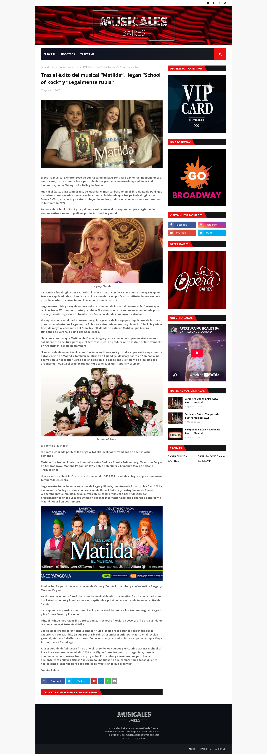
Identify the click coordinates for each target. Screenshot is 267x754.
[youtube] (208, 3)
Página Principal (49, 67)
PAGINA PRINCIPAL (178, 456)
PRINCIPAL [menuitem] (50, 54)
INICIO (192, 749)
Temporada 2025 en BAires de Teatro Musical (202, 431)
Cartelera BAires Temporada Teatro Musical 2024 (202, 415)
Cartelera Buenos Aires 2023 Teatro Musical (201, 400)
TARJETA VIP (204, 460)
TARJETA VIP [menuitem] (87, 54)
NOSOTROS (205, 749)
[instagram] (219, 3)
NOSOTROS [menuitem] (68, 54)
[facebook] (213, 3)
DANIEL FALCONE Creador (212, 456)
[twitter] (224, 3)
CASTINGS (173, 460)
